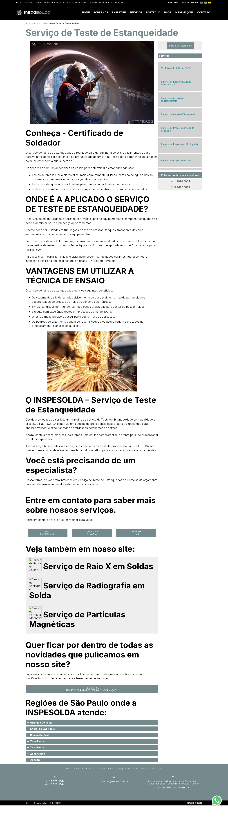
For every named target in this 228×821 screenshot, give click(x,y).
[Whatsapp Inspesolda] (217, 800)
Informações (184, 12)
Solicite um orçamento (180, 45)
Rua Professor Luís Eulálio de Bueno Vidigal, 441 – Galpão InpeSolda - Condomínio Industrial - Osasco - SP (71, 2)
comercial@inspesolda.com (114, 781)
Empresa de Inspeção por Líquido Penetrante (177, 129)
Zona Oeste (37, 753)
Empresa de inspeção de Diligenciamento (173, 99)
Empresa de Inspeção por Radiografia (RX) (179, 145)
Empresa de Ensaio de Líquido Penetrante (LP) (176, 83)
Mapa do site (156, 768)
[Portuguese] (205, 2)
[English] (201, 2)
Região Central (39, 735)
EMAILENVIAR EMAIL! (47, 532)
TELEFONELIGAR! (136, 532)
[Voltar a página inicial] (33, 12)
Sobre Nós (101, 12)
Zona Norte (37, 747)
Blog (167, 12)
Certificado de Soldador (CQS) (176, 68)
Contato (203, 12)
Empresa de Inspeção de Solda (176, 160)
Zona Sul (35, 759)
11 (171, 2)
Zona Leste (37, 741)
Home (86, 12)
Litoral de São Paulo (42, 728)
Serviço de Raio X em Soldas (98, 566)
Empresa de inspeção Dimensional (178, 114)
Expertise (119, 12)
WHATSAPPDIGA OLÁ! (92, 532)
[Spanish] (209, 2)
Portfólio (153, 12)
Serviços (136, 12)
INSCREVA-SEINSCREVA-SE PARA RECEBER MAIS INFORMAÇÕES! (92, 689)
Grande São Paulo (41, 722)
